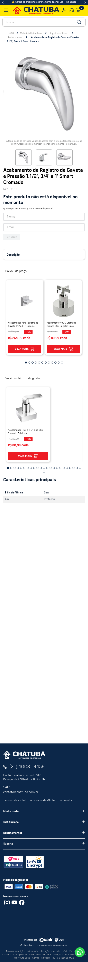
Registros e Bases (58, 33)
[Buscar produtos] (78, 22)
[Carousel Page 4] (36, 363)
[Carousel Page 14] (51, 468)
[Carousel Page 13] (47, 468)
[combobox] (44, 22)
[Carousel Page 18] (64, 468)
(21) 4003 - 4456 (27, 766)
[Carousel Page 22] (77, 468)
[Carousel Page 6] (42, 363)
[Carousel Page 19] (67, 468)
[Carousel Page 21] (73, 468)
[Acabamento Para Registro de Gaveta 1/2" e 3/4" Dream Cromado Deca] (24, 300)
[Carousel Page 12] (62, 363)
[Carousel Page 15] (54, 468)
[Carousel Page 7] (46, 363)
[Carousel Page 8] (49, 363)
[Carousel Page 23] (80, 468)
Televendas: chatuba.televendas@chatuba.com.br (37, 800)
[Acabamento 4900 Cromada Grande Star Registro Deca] (63, 300)
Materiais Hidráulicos (31, 33)
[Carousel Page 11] (59, 363)
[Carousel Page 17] (60, 468)
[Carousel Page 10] (55, 363)
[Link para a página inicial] (11, 33)
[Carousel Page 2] (29, 363)
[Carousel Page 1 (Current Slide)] (26, 363)
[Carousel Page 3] (33, 363)
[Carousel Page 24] (44, 472)
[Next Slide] (85, 2)
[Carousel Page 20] (70, 468)
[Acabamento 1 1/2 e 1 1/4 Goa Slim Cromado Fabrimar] (28, 408)
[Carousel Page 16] (57, 468)
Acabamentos (15, 37)
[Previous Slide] (3, 2)
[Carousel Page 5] (39, 363)
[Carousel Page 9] (52, 363)
